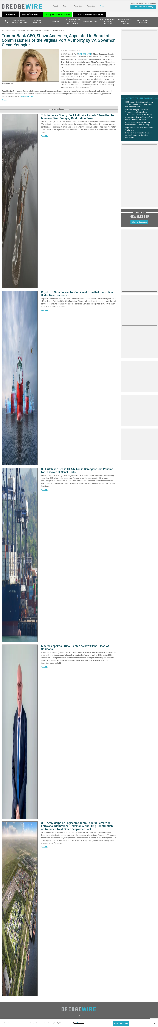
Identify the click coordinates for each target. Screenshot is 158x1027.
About (55, 6)
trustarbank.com (26, 96)
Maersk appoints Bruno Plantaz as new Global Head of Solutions (75, 647)
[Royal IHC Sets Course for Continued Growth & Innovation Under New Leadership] (20, 378)
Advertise (78, 6)
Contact (66, 6)
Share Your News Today (143, 7)
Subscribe (91, 6)
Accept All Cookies (121, 1023)
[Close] (154, 1023)
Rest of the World (31, 14)
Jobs (102, 6)
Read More (45, 136)
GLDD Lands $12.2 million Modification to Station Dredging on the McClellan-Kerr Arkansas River (139, 104)
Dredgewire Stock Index (57, 14)
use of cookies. (78, 1023)
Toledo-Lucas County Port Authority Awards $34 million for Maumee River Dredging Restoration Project (78, 117)
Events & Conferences (37, 22)
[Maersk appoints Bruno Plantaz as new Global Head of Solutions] (20, 732)
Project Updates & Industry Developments (73, 22)
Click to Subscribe (139, 222)
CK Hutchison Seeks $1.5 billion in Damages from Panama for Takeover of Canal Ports (77, 470)
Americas (10, 14)
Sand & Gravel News (90, 22)
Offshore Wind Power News (89, 14)
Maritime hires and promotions (36, 30)
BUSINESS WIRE (84, 54)
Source (5, 100)
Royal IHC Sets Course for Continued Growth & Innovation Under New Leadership (77, 294)
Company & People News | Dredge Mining (20, 22)
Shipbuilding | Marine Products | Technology (107, 22)
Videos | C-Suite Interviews (143, 22)
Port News (55, 22)
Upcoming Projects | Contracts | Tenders (125, 22)
